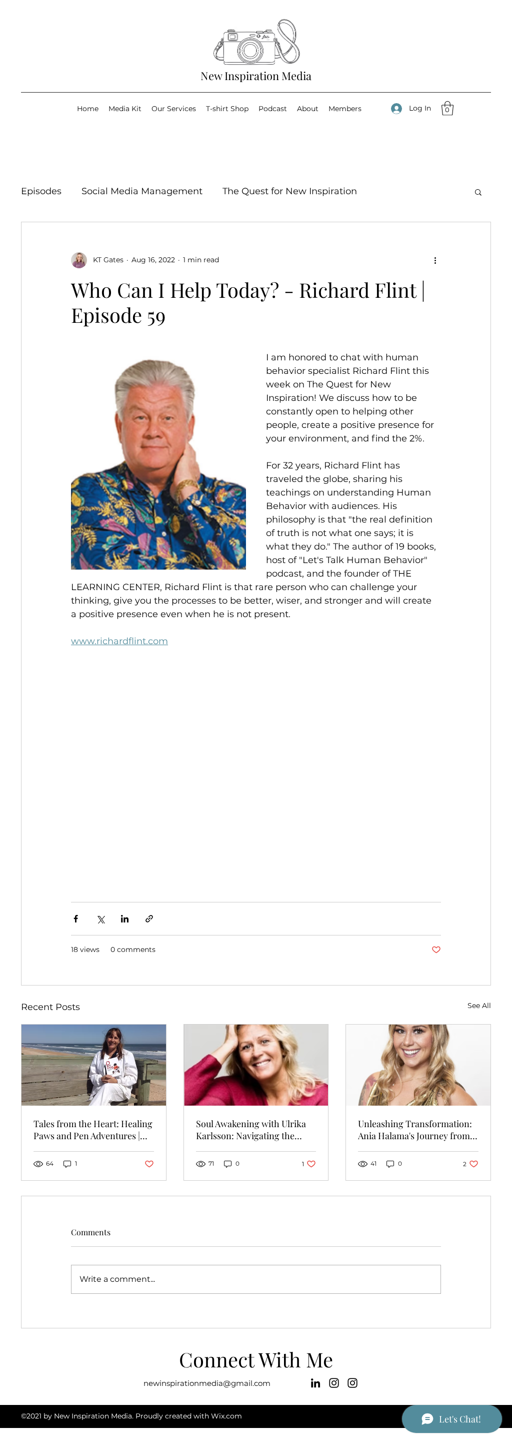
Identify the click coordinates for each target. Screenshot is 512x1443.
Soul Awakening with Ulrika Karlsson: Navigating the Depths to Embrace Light (251, 1130)
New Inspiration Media (256, 75)
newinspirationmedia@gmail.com (207, 1383)
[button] (448, 108)
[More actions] (435, 260)
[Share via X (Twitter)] (100, 918)
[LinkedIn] (315, 1382)
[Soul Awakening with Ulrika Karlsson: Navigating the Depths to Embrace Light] (256, 1065)
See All (479, 1005)
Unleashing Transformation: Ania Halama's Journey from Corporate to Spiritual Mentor (417, 1130)
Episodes (41, 191)
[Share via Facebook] (75, 918)
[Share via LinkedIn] (125, 918)
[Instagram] (334, 1382)
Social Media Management (142, 191)
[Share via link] (149, 918)
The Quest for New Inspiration (289, 191)
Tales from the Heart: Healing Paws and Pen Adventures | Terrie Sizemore (93, 1130)
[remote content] (256, 783)
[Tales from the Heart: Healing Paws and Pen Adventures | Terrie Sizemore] (94, 1065)
